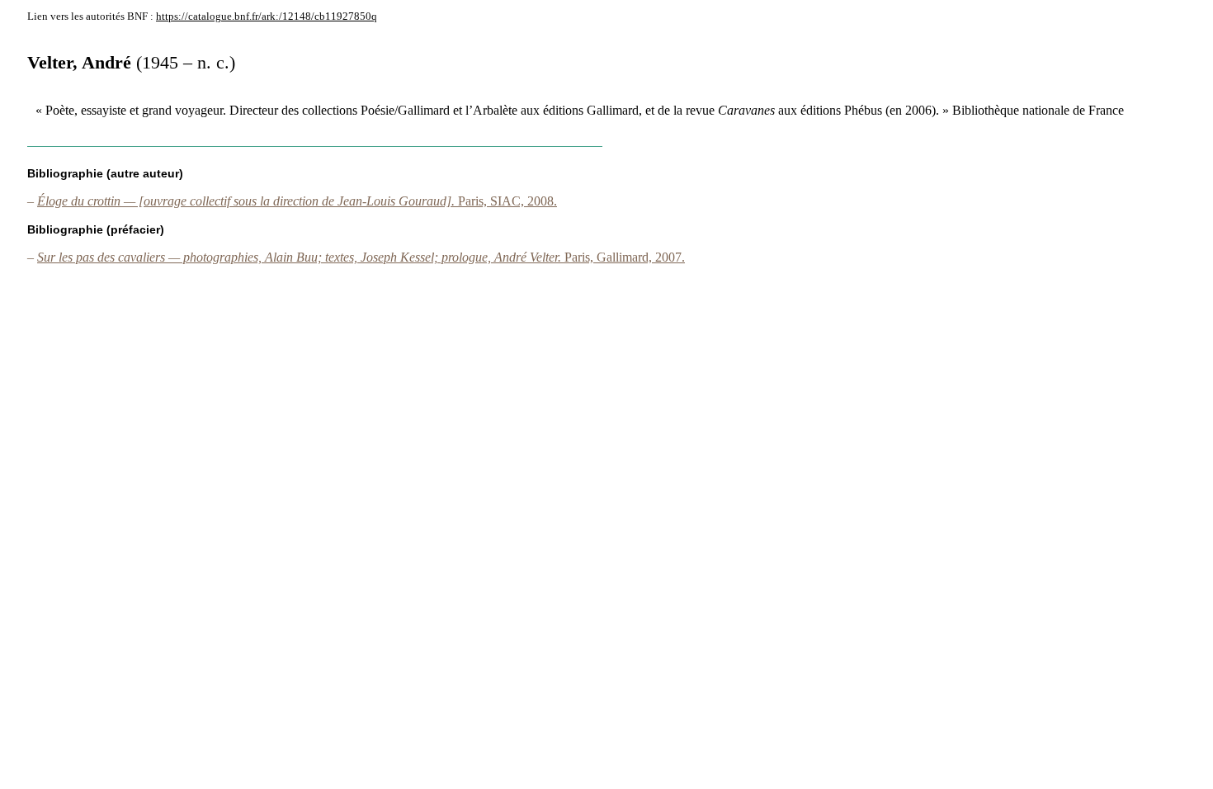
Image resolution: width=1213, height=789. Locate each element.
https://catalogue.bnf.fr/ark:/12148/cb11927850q (266, 16)
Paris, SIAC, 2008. (297, 201)
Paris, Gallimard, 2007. (361, 257)
